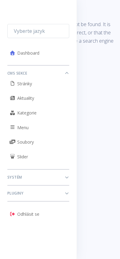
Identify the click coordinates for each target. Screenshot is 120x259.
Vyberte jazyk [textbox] (29, 31)
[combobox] (38, 31)
